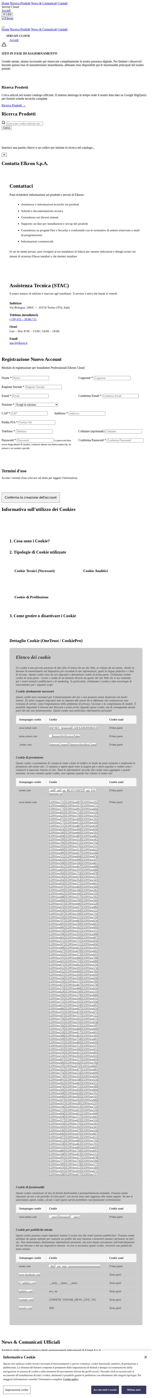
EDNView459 (89, 940)
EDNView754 (56, 1072)
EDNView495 (89, 1005)
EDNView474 (56, 1086)
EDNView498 (89, 934)
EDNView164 (56, 978)
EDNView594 (89, 1160)
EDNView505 (89, 896)
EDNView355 (56, 1022)
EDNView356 (56, 995)
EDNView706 (89, 971)
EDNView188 (56, 1174)
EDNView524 (73, 1072)
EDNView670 (73, 951)
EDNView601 (89, 1032)
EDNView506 (56, 1089)
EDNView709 (89, 981)
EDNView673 (89, 1018)
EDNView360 (56, 873)
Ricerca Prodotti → (14, 105)
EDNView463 (73, 1143)
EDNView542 (56, 954)
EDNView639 (89, 1042)
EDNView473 (89, 1011)
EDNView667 (89, 1133)
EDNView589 (89, 1086)
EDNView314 (56, 930)
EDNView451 (73, 1052)
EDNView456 (89, 944)
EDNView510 (89, 964)
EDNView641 (56, 961)
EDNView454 (56, 880)
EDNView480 (56, 1150)
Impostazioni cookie (16, 1389)
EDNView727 (73, 1116)
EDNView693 (89, 1147)
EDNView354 (73, 880)
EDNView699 (56, 890)
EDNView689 (89, 1099)
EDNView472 (73, 1011)
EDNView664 (89, 1089)
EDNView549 (89, 886)
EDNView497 (89, 937)
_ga (58, 790)
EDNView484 (73, 1028)
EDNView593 (89, 832)
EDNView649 (56, 1096)
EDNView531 (73, 917)
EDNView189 (89, 1167)
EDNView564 (73, 910)
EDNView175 (73, 981)
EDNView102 (89, 802)
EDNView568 (56, 1093)
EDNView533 (73, 1025)
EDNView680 (56, 849)
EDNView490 (73, 1042)
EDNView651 (56, 1005)
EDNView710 (73, 812)
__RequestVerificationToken (64, 736)
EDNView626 (89, 988)
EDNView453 (73, 1154)
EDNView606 (56, 927)
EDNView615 (73, 947)
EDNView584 (73, 829)
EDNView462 (73, 1035)
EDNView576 (73, 846)
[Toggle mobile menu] (3, 26)
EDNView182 (73, 927)
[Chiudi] (145, 1357)
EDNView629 (73, 1120)
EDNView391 (89, 947)
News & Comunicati (44, 3)
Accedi (6, 10)
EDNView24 (72, 1103)
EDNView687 (73, 802)
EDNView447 (73, 984)
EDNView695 (89, 1150)
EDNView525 (88, 1103)
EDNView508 (56, 863)
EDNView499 (89, 927)
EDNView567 (56, 1099)
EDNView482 (89, 836)
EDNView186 (73, 890)
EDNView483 (73, 836)
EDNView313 (73, 849)
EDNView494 (56, 836)
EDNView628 (56, 991)
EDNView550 (89, 1120)
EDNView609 (89, 1072)
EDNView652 (56, 967)
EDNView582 (89, 890)
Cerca (6, 127)
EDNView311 (89, 846)
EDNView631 (89, 998)
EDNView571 (89, 805)
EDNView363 (56, 1049)
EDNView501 (73, 1018)
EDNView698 (73, 859)
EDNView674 (73, 876)
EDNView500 (56, 1039)
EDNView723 (56, 1001)
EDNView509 (73, 923)
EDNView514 (73, 839)
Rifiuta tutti (134, 1389)
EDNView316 (56, 1052)
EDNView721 (56, 825)
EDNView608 (56, 947)
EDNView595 (56, 846)
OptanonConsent (58, 744)
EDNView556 (73, 1022)
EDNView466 (73, 957)
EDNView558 (56, 1032)
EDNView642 (56, 893)
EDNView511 (73, 944)
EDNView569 (89, 822)
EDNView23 (56, 1066)
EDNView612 (73, 1137)
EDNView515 (73, 1167)
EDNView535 (56, 1042)
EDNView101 (56, 957)
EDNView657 (73, 852)
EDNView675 (71, 1066)
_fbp (51, 1266)
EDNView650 (89, 1008)
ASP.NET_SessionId (60, 727)
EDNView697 (56, 1059)
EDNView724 (73, 1039)
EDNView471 (56, 964)
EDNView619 (56, 1167)
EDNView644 (89, 1113)
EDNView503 (73, 934)
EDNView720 (89, 917)
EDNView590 (73, 900)
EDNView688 (89, 961)
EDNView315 (89, 930)
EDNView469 (73, 886)
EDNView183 (89, 1035)
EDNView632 (56, 971)
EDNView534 (73, 1005)
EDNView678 (89, 1157)
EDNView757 (73, 1015)
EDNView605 (56, 923)
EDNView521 (73, 930)
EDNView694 (56, 1113)
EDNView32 (89, 859)
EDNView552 (89, 1083)
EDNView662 (73, 964)
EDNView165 (73, 1001)
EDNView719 (73, 873)
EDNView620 (73, 1093)
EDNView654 (89, 920)
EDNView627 (56, 951)
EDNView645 (73, 1147)
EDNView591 (73, 967)
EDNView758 (56, 1018)
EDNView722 (89, 1015)
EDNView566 (73, 1049)
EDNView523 (89, 876)
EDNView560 (89, 900)
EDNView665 (89, 923)
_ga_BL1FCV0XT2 (72, 790)
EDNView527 (73, 1059)
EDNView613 (89, 1137)
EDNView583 (56, 1127)
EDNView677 (73, 1174)
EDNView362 (56, 1083)
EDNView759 (73, 961)
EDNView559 (56, 981)
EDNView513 (73, 1106)
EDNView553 (56, 1147)
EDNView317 (56, 1120)
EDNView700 (56, 842)
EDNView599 (56, 839)
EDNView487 (73, 825)
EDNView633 (56, 859)
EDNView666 (88, 1066)
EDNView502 (73, 1062)
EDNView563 (73, 1055)
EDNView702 (89, 819)
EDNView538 (56, 1143)
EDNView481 (89, 1039)
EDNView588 (56, 1035)
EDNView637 (73, 907)
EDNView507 (56, 944)
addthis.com (25, 1291)
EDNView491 (56, 1079)
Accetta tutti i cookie (105, 1389)
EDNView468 (73, 988)
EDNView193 (89, 1096)
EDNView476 (73, 1133)
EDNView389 (56, 1164)
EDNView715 (73, 1086)
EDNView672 (73, 822)
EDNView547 (56, 886)
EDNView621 (73, 1110)
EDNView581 (56, 1170)
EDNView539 (89, 1110)
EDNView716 (89, 913)
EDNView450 (89, 1059)
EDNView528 (89, 903)
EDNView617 (73, 1032)
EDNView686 (56, 1008)
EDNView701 (89, 1143)
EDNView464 (89, 808)
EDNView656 (89, 1076)
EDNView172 (56, 1110)
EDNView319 (89, 893)
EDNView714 (89, 842)
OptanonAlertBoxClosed (82, 744)
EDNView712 (73, 1045)
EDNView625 (56, 974)
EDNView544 (73, 998)
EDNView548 (73, 1079)
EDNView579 (56, 1028)
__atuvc (75, 1216)
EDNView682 (89, 1116)
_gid (51, 790)
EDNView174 (56, 1076)
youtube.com (26, 1299)
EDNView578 (89, 984)
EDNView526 (89, 1130)
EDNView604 (73, 856)
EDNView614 (56, 829)
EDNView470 (56, 907)
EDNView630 (89, 974)
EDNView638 (56, 1116)
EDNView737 (89, 1174)
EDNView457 (56, 1137)
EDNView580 (56, 1062)
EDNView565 (73, 1099)
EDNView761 (89, 1093)
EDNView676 (89, 856)
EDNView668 (56, 805)
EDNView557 (73, 896)
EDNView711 (73, 940)
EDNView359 (56, 917)
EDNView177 (89, 1164)
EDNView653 (56, 1045)
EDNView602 (89, 951)
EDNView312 (56, 1140)
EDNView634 (56, 910)
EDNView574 (89, 967)
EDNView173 (56, 808)
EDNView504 (89, 1001)
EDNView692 (56, 812)
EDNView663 (56, 937)
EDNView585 (73, 1096)
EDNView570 (56, 988)
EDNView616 (73, 1170)
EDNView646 (73, 903)
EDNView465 (89, 863)
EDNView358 (73, 978)
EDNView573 (73, 954)
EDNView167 (56, 903)
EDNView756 (73, 1160)
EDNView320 (73, 974)
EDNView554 (89, 1079)
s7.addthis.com (27, 1283)
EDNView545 (89, 839)
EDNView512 (89, 1154)
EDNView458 (73, 1089)
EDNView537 (89, 1045)
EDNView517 (73, 1157)
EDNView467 (73, 866)
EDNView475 (56, 819)
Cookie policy (71, 1379)
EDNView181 (89, 1123)
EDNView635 (89, 954)
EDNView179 (73, 995)
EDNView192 (89, 815)
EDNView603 (56, 869)
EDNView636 (89, 829)
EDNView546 (56, 1130)
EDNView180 (56, 832)
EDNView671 (89, 1170)
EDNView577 (56, 822)
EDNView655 (56, 984)
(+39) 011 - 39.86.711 (23, 319)
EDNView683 (73, 920)
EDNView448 (56, 896)
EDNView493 (89, 1052)
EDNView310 (56, 1123)
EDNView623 (56, 815)
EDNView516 (56, 1055)
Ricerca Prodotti (20, 3)
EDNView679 (73, 1130)
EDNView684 (89, 995)
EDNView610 (89, 1055)
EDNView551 (56, 940)
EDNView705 (56, 998)
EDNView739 (89, 1140)
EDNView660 (73, 832)
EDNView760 (56, 1025)
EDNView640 (56, 1133)
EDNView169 (73, 893)
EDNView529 (89, 812)
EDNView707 (56, 920)
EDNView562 (56, 1069)
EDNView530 (73, 991)
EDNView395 (56, 1157)
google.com (25, 1308)
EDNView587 (56, 913)
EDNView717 (56, 1160)
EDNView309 (73, 819)
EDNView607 (73, 1008)
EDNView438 (89, 978)
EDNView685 (73, 1140)
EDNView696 (56, 900)
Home (5, 3)
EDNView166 (73, 863)
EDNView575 (73, 883)
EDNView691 (73, 808)
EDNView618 (89, 825)
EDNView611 (73, 1113)
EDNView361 (56, 866)
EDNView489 (56, 852)
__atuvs (53, 1216)
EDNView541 (89, 1127)
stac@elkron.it (18, 343)
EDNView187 (56, 1015)
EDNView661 (89, 883)
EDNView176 (73, 1123)
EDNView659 (56, 883)
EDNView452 (89, 1049)
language (64, 1216)
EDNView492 (73, 1083)
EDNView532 (56, 856)
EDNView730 (73, 815)
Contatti (62, 3)
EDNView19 (89, 1025)
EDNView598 (56, 934)
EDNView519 (89, 991)
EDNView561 (56, 1103)
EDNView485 (89, 1069)
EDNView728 (73, 1150)
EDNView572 (73, 842)
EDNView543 (89, 880)
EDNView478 (89, 873)
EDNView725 (56, 802)
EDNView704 (89, 1062)
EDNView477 (73, 1069)
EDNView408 (89, 866)
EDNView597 (73, 869)
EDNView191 (56, 1011)
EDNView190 (73, 913)
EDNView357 (73, 805)
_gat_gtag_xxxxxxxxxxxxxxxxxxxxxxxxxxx (78, 1266)
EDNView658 (89, 1022)
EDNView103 (73, 1076)
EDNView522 (89, 910)
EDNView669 (89, 1028)
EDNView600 (73, 971)
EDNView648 (89, 869)
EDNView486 (89, 907)
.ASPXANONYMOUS (85, 727)
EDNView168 (89, 852)
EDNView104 (56, 1106)
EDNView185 (56, 876)
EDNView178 (73, 1164)
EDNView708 (89, 957)
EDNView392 (73, 1127)
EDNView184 (56, 1154)
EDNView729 (89, 1106)
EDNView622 (89, 849)
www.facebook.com (29, 1274)
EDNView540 (73, 937)
